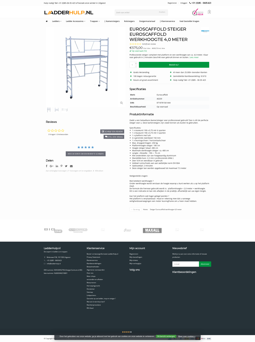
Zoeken (162, 12)
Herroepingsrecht (93, 286)
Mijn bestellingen (135, 257)
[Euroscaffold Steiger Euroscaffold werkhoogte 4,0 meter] (86, 67)
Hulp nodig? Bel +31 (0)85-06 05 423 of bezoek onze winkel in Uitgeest (75, 3)
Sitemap (90, 292)
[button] (114, 137)
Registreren (172, 3)
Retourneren (91, 282)
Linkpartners (91, 295)
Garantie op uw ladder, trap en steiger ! (101, 298)
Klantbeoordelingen (94, 263)
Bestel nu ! (174, 64)
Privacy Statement (93, 257)
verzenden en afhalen (95, 279)
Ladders (56, 21)
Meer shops (91, 276)
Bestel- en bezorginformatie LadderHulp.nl (102, 254)
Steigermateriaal (147, 21)
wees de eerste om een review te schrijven (86, 154)
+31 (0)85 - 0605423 (201, 2)
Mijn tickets (133, 260)
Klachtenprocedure (94, 305)
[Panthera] (162, 230)
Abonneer (205, 264)
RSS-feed (90, 308)
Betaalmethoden (93, 267)
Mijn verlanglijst (135, 263)
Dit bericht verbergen (166, 336)
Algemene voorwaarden (96, 270)
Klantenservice (92, 260)
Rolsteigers (129, 21)
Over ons (90, 273)
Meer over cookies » (186, 336)
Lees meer (194, 57)
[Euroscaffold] (204, 31)
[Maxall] (138, 230)
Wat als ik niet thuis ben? (96, 302)
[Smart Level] (187, 230)
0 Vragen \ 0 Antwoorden (58, 134)
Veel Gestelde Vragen (189, 21)
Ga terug (136, 209)
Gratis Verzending (141, 72)
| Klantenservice (167, 21)
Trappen (94, 21)
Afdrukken (99, 171)
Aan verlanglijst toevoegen (56, 171)
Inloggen (183, 3)
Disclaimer (91, 289)
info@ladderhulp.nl (54, 263)
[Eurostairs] (88, 230)
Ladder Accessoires (74, 21)
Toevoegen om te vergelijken (80, 171)
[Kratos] (113, 230)
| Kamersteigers (112, 21)
